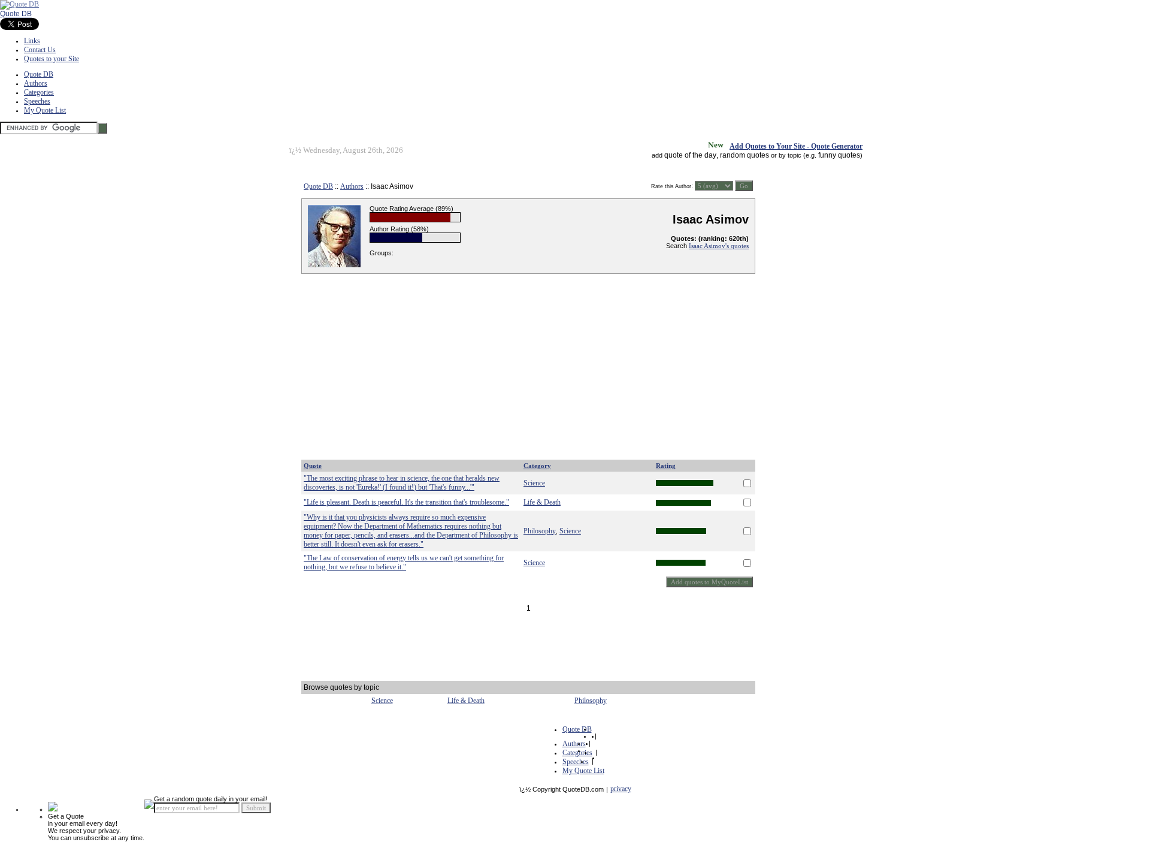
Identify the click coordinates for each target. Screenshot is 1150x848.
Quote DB (16, 14)
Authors (35, 83)
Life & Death (542, 502)
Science (534, 483)
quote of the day (690, 155)
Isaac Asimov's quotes (719, 245)
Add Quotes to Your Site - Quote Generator (796, 146)
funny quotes (839, 155)
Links (32, 41)
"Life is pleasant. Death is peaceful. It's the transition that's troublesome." (406, 502)
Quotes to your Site (51, 59)
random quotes (744, 155)
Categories (39, 92)
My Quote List (45, 110)
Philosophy (539, 531)
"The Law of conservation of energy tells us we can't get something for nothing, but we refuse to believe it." (404, 562)
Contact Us (40, 50)
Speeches (37, 101)
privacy (620, 788)
